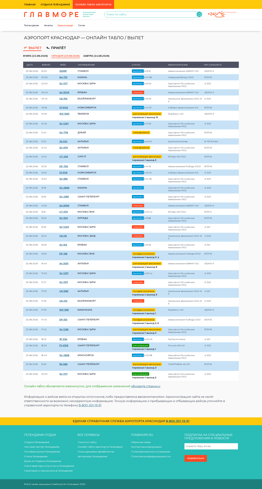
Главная (30, 4)
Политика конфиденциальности (151, 456)
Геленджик (31, 25)
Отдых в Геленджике (55, 4)
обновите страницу (145, 386)
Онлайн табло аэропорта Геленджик (100, 446)
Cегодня (65, 55)
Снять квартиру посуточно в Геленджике (49, 465)
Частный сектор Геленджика (41, 446)
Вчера (35, 55)
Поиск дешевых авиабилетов (96, 451)
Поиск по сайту (87, 442)
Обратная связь (141, 442)
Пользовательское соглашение (150, 451)
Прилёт (58, 48)
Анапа (48, 25)
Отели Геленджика (35, 456)
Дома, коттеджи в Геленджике (42, 461)
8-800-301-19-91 (90, 405)
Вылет (35, 48)
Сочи (81, 25)
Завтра (96, 55)
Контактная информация (146, 446)
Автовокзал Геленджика (92, 456)
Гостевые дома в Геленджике (42, 451)
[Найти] (199, 14)
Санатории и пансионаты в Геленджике (48, 470)
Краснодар (65, 25)
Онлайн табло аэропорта (93, 4)
